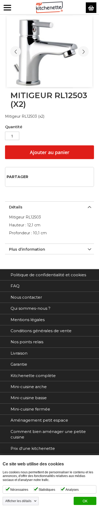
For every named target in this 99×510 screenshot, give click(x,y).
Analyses (72, 490)
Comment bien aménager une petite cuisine (48, 434)
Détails (15, 207)
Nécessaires (19, 490)
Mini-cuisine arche (29, 386)
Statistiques (47, 490)
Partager (17, 176)
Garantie (19, 364)
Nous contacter (26, 297)
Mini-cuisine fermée (30, 409)
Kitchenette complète (33, 375)
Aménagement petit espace (39, 420)
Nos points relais (27, 341)
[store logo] (49, 7)
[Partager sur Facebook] (34, 177)
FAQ (15, 285)
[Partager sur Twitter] (42, 177)
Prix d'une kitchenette (33, 448)
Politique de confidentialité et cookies (48, 274)
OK (85, 501)
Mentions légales (28, 319)
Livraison (19, 353)
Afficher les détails (18, 501)
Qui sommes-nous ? (30, 308)
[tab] (49, 206)
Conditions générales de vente (41, 330)
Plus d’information (27, 249)
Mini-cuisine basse (29, 397)
